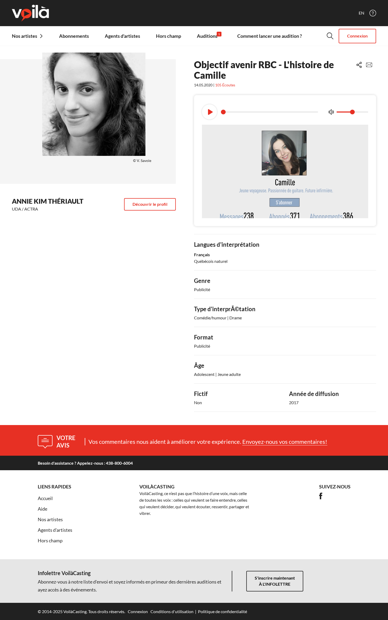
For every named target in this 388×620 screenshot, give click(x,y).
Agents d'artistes (122, 36)
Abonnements (74, 36)
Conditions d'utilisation (171, 611)
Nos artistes (50, 519)
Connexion (357, 35)
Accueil (45, 498)
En (361, 13)
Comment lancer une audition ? (269, 36)
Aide (42, 509)
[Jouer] (209, 111)
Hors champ (168, 36)
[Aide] (373, 13)
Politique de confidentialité (222, 611)
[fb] (320, 496)
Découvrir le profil (150, 204)
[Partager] (359, 65)
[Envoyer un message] (369, 65)
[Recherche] (330, 35)
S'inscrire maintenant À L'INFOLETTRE (275, 580)
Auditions (208, 35)
